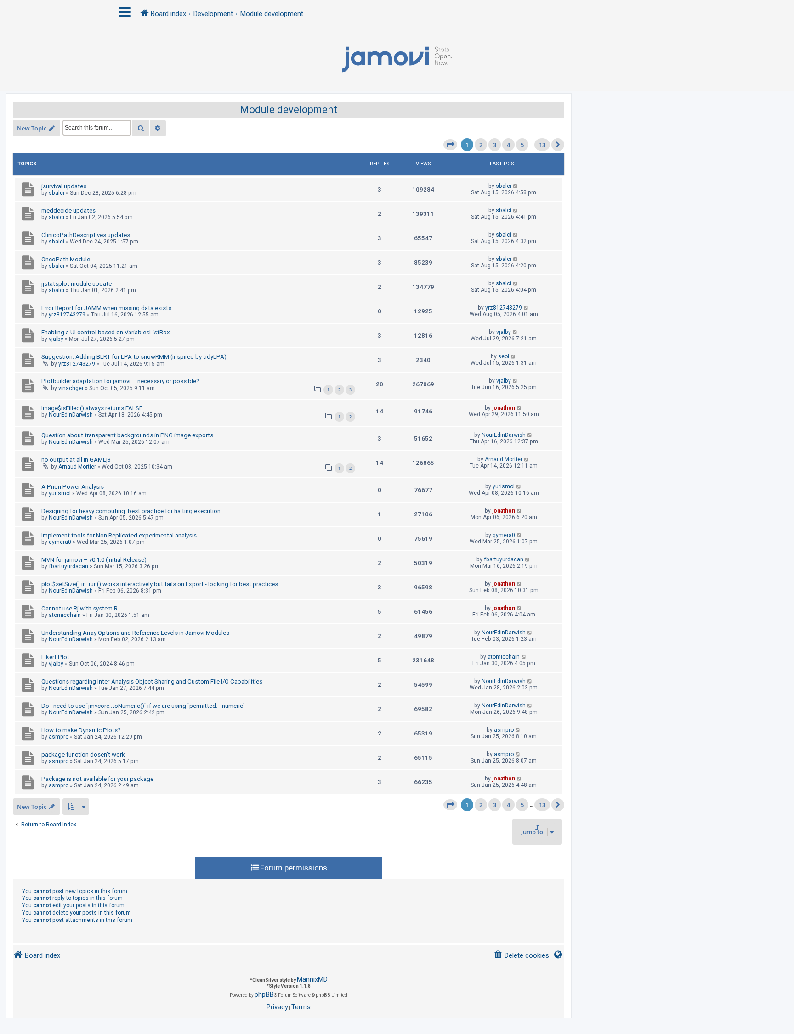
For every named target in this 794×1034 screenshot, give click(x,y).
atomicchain (65, 615)
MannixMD (312, 979)
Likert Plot (55, 657)
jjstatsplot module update (76, 283)
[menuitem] (521, 956)
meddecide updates (68, 210)
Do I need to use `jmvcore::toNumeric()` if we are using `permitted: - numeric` (143, 705)
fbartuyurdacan (68, 566)
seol (503, 356)
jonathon (503, 408)
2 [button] (480, 145)
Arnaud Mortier (77, 466)
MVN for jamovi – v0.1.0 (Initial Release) (94, 559)
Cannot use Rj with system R (79, 608)
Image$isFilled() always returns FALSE (91, 408)
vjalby (56, 339)
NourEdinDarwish (71, 415)
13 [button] (542, 145)
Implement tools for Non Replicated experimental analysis (119, 535)
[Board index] (397, 59)
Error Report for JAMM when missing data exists (106, 308)
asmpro (58, 737)
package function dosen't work (83, 754)
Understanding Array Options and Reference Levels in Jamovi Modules (135, 632)
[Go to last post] (516, 186)
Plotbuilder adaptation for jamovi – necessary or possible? (120, 381)
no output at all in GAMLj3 (76, 459)
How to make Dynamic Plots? (81, 730)
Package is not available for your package (97, 778)
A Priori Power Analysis (72, 486)
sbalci (56, 193)
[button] (450, 144)
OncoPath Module (65, 259)
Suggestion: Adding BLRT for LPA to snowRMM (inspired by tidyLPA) (134, 356)
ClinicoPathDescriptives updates (85, 235)
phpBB (264, 994)
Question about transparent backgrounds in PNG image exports (127, 435)
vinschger (71, 388)
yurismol (60, 493)
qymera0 (60, 542)
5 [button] (522, 145)
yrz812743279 (67, 314)
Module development (288, 109)
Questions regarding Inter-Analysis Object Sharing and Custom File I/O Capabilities (151, 681)
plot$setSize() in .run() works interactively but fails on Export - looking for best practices (159, 584)
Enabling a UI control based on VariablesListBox (105, 332)
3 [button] (494, 145)
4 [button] (508, 145)
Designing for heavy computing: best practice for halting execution (131, 511)
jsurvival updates (63, 186)
